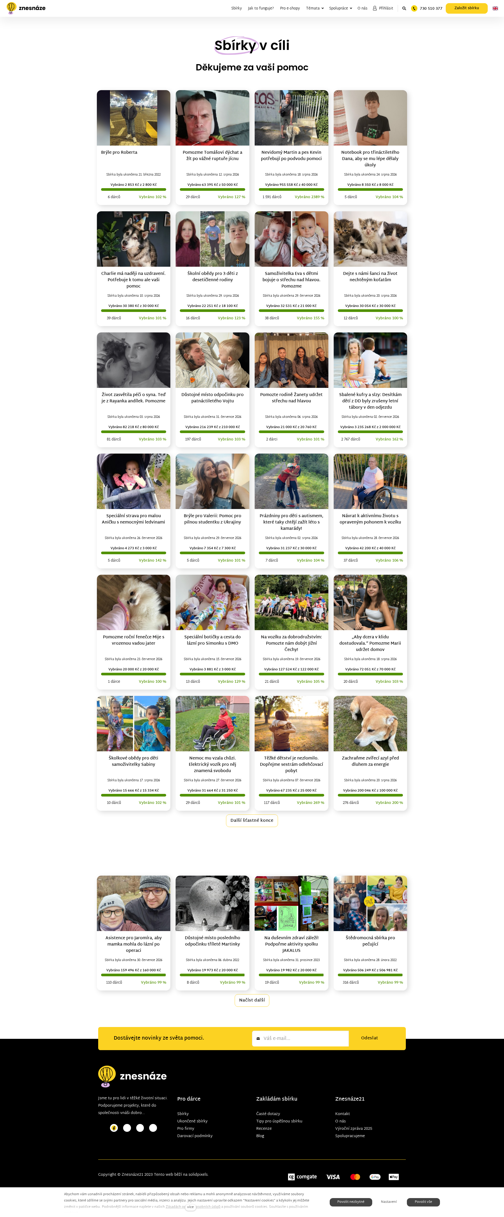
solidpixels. (198, 1174)
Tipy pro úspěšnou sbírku (279, 1121)
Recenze (264, 1128)
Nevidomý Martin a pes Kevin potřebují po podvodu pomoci (291, 156)
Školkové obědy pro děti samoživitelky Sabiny (133, 762)
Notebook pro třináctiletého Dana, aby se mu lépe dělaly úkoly (370, 159)
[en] (495, 8)
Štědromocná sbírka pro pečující (370, 941)
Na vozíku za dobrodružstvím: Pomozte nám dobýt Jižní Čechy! (291, 644)
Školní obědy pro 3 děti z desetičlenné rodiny (212, 277)
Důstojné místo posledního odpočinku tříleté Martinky (212, 941)
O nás (340, 1121)
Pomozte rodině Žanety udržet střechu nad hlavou (291, 398)
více (190, 1207)
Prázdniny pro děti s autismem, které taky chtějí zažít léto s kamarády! (291, 522)
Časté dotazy (268, 1114)
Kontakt (342, 1114)
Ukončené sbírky (192, 1121)
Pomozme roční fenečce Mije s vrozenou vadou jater (133, 641)
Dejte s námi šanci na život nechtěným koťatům (370, 277)
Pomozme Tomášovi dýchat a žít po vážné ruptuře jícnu (212, 156)
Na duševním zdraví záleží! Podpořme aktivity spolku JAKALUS (291, 944)
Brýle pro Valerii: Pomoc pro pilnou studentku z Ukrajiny (212, 519)
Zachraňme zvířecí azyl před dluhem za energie (370, 762)
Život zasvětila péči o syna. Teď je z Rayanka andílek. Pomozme (133, 398)
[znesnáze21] (26, 8)
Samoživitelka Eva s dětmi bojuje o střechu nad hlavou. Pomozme (291, 280)
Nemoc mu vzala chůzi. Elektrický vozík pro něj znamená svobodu (212, 765)
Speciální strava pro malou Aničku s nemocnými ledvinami (133, 519)
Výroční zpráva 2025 (353, 1128)
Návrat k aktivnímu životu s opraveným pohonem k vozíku (370, 519)
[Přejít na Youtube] (140, 1128)
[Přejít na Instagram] (127, 1128)
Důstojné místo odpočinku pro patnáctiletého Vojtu (212, 398)
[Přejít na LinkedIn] (153, 1128)
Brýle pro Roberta (119, 153)
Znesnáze (347, 1099)
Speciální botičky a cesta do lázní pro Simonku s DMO (212, 641)
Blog (260, 1136)
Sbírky (183, 1114)
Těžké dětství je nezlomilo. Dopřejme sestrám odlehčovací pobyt (291, 765)
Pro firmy (185, 1128)
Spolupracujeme (350, 1136)
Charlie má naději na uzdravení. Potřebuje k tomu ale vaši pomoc (133, 280)
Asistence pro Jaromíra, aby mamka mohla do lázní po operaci (134, 944)
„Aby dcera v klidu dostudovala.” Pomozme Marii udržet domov (370, 644)
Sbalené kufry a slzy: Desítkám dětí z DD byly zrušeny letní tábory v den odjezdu (370, 401)
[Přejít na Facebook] (114, 1128)
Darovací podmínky (195, 1136)
